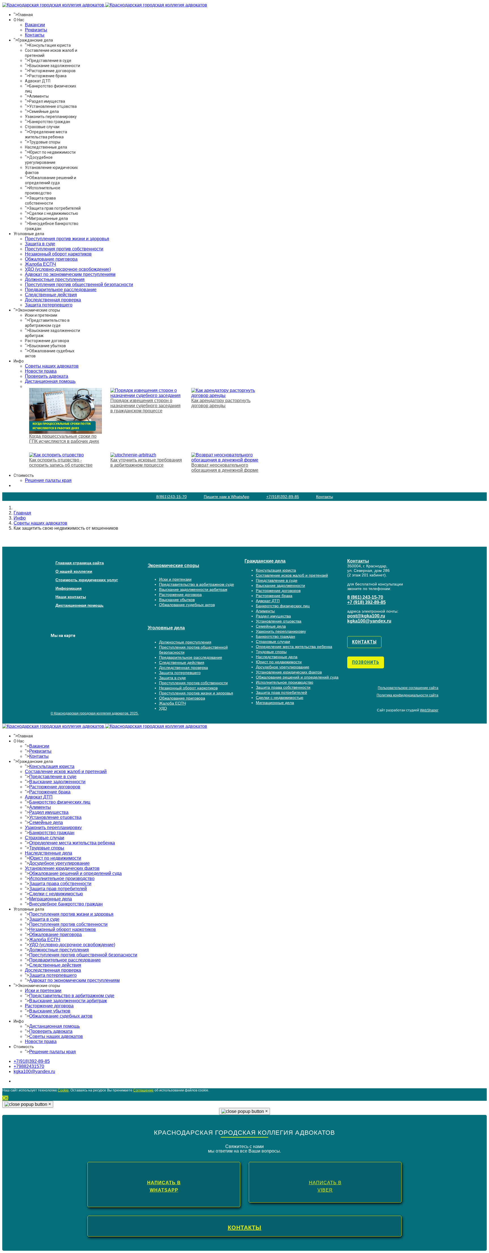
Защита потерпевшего (48, 304)
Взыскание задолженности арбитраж (193, 589)
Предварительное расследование (60, 289)
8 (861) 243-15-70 (365, 597)
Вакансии (35, 24)
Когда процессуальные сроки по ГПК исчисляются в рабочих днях (64, 439)
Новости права (41, 371)
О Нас (19, 20)
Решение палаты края (52, 1051)
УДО (163, 708)
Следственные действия (51, 294)
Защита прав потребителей (55, 208)
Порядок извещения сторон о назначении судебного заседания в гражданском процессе (145, 405)
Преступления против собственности (64, 248)
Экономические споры (39, 310)
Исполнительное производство (284, 682)
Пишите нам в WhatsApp (226, 496)
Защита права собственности (283, 687)
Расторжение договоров (52, 70)
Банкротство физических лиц (283, 606)
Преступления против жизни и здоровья (67, 238)
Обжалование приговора (51, 259)
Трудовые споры (44, 142)
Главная (25, 14)
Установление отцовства (53, 106)
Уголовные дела (29, 233)
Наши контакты (70, 597)
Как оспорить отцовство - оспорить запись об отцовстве (61, 462)
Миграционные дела (48, 218)
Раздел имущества (47, 101)
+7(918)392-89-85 (282, 496)
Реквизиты (36, 29)
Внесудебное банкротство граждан (66, 904)
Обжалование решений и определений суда (297, 677)
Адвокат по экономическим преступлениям (70, 274)
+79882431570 (29, 1066)
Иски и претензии (41, 315)
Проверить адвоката (46, 376)
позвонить (365, 662)
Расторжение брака (48, 76)
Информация (68, 588)
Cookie (63, 1090)
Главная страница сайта (79, 563)
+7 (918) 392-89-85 (366, 602)
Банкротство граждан (49, 121)
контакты (364, 642)
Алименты (39, 96)
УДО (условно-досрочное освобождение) (68, 269)
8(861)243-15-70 (171, 496)
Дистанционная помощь (50, 381)
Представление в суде (50, 60)
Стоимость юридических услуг (86, 580)
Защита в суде (40, 243)
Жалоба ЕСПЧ (40, 264)
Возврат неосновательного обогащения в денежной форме (224, 468)
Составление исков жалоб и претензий (292, 575)
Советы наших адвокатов (52, 366)
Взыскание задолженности (54, 65)
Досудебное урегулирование (282, 667)
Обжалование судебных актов (187, 604)
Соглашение (143, 1090)
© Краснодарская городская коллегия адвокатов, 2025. (95, 713)
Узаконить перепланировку (51, 116)
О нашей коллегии (73, 571)
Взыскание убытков (47, 346)
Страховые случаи (42, 127)
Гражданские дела (35, 40)
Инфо (19, 361)
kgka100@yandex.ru (369, 621)
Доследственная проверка (53, 299)
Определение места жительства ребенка (294, 646)
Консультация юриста (50, 45)
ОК (5, 1098)
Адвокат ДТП (37, 81)
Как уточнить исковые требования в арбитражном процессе (146, 462)
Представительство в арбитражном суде (196, 584)
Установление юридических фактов (289, 672)
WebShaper (429, 710)
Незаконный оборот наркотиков (58, 254)
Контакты (34, 35)
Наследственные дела (46, 147)
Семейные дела (44, 111)
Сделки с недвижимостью (53, 213)
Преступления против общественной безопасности (79, 284)
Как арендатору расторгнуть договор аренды (220, 403)
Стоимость (24, 475)
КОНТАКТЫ (244, 1227)
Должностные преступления (55, 279)
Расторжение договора (47, 340)
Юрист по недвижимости (52, 152)
